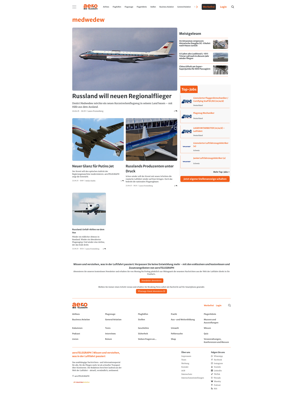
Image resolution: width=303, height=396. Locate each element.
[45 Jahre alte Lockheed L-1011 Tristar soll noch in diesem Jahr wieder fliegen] (203, 57)
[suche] (232, 7)
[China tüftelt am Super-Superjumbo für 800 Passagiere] (203, 70)
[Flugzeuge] (118, 314)
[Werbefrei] (209, 305)
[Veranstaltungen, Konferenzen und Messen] (217, 341)
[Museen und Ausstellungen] (217, 321)
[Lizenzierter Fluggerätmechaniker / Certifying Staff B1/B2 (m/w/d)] (205, 101)
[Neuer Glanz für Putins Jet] (98, 150)
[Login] (218, 305)
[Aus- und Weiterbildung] (184, 321)
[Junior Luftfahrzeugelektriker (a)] (205, 162)
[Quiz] (217, 333)
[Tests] (118, 328)
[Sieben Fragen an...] (151, 341)
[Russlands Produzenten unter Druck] (151, 152)
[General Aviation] (118, 321)
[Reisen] (118, 341)
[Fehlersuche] (184, 333)
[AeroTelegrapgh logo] (80, 305)
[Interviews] (118, 333)
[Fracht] (184, 314)
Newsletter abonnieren (151, 280)
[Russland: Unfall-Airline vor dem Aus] (89, 221)
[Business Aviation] (85, 321)
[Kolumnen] (85, 328)
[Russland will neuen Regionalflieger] (124, 70)
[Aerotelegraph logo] (90, 7)
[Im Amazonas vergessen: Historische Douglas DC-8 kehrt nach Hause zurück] (203, 44)
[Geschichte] (151, 328)
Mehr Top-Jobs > (221, 172)
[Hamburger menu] (74, 6)
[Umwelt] (184, 328)
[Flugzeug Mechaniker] (205, 116)
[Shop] (184, 341)
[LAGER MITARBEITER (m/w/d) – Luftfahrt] (205, 131)
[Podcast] (85, 333)
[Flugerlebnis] (217, 314)
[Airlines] (85, 314)
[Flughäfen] (151, 314)
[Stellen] (151, 321)
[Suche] (229, 305)
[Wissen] (217, 328)
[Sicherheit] (151, 333)
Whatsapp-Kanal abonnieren (150, 291)
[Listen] (85, 341)
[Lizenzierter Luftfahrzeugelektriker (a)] (205, 146)
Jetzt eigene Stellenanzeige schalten (205, 178)
